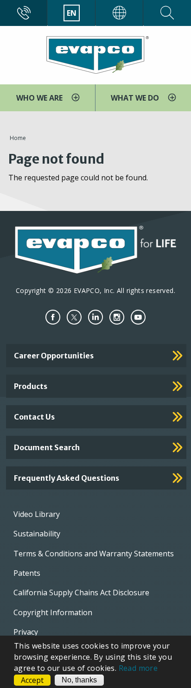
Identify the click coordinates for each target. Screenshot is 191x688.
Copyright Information (52, 612)
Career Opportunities (54, 355)
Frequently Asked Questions (66, 478)
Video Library (36, 514)
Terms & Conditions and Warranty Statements (93, 553)
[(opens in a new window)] (53, 317)
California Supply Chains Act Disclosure (81, 592)
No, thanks (79, 680)
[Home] (95, 54)
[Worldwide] (119, 13)
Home (18, 138)
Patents (26, 573)
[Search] (167, 13)
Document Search (47, 447)
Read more (138, 668)
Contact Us (34, 416)
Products (30, 386)
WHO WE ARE (40, 98)
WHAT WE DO (136, 98)
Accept (32, 680)
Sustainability (36, 534)
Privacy (25, 632)
